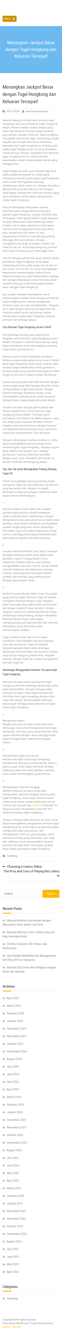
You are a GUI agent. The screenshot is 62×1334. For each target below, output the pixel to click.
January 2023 (15, 1203)
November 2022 (16, 1218)
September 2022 (17, 1234)
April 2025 (13, 998)
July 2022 (13, 1249)
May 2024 (13, 1081)
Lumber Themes (12, 1327)
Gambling (12, 856)
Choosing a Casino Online (24, 866)
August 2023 (14, 1150)
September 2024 (17, 1051)
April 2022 (13, 1272)
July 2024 (13, 1066)
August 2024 (14, 1059)
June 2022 (13, 1256)
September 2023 (17, 1142)
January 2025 (15, 1021)
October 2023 (15, 1135)
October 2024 (15, 1043)
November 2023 (16, 1127)
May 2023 (13, 1173)
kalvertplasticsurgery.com (31, 8)
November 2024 (16, 1036)
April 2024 (13, 1089)
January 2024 (15, 1112)
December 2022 (16, 1211)
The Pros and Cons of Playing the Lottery (31, 871)
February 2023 (15, 1196)
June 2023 (13, 1165)
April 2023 (13, 1180)
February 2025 (15, 1013)
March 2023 (14, 1188)
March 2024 (14, 1097)
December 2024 (16, 1028)
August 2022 (14, 1241)
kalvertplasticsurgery (37, 111)
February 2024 (15, 1104)
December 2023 (16, 1119)
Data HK (37, 805)
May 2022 (13, 1264)
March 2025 (14, 1005)
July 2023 (13, 1157)
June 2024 (13, 1074)
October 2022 (15, 1226)
